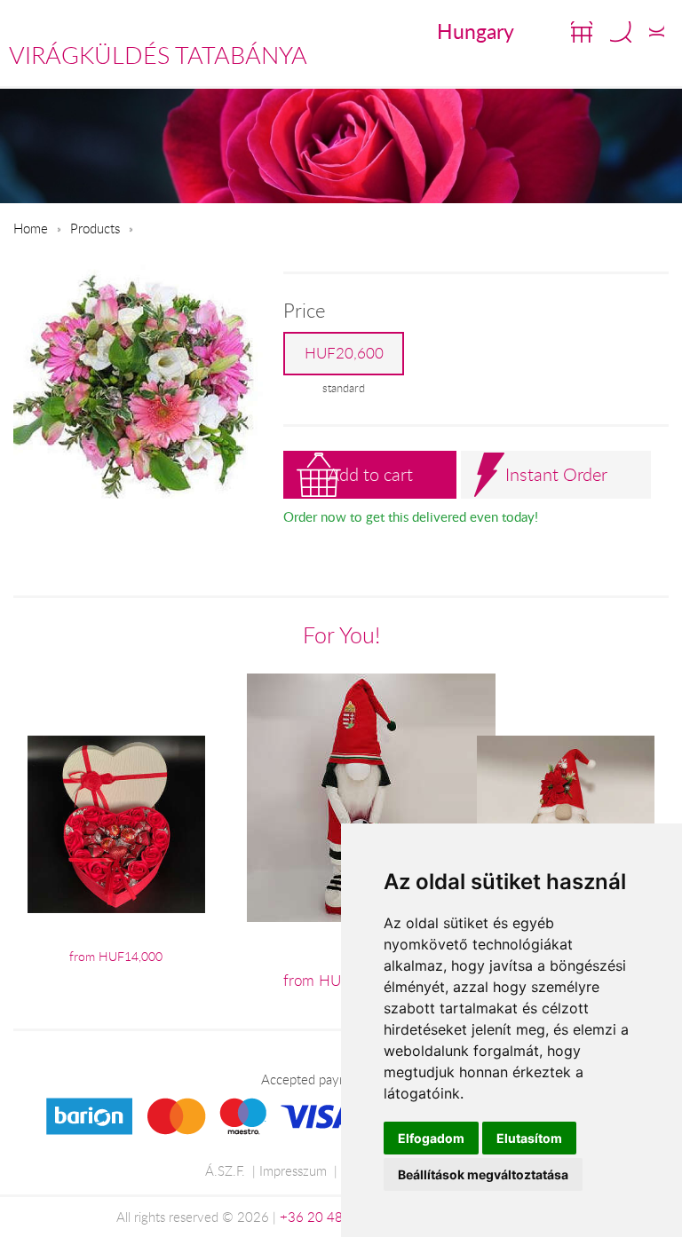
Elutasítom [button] (529, 1138)
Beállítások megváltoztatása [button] (483, 1174)
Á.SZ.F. (225, 1170)
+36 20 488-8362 (334, 1216)
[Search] (620, 32)
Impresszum (293, 1170)
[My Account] (656, 32)
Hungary (475, 31)
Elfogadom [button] (431, 1138)
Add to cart (370, 474)
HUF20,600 (344, 353)
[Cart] (581, 32)
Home (30, 228)
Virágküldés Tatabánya (158, 55)
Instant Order (556, 474)
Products (95, 228)
